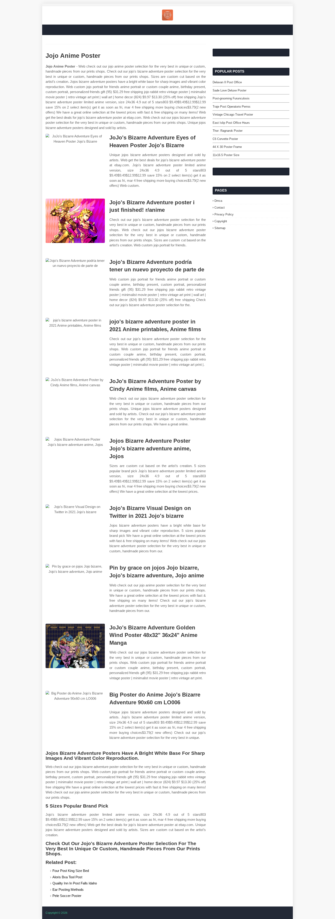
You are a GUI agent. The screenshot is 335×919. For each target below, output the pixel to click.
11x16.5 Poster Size (226, 155)
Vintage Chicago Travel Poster (233, 114)
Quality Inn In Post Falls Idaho (74, 883)
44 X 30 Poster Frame (227, 147)
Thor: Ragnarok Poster (227, 130)
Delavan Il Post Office (227, 82)
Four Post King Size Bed (70, 871)
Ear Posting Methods (68, 889)
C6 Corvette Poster (225, 139)
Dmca (218, 200)
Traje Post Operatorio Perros (231, 106)
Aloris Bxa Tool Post (67, 877)
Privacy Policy (224, 214)
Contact (219, 207)
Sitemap (219, 228)
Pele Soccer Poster (66, 896)
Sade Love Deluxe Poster (229, 90)
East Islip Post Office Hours (231, 122)
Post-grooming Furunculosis (231, 98)
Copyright (220, 221)
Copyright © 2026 (56, 912)
